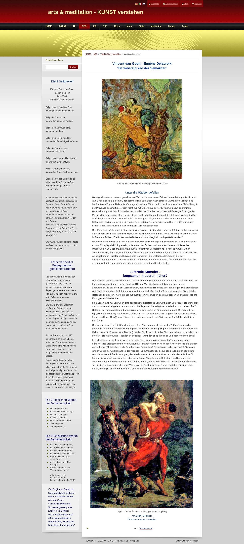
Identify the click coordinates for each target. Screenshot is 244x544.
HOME (88, 54)
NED (96, 54)
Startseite (155, 4)
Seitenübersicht (171, 4)
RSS (186, 4)
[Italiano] (140, 3)
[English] (144, 3)
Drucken (198, 4)
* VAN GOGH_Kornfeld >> (110, 54)
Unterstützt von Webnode (187, 541)
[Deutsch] (136, 3)
